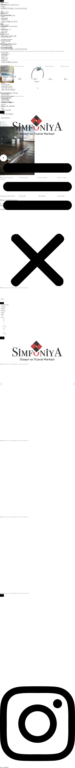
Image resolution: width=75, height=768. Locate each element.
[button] (37, 223)
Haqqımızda (4, 4)
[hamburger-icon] (2, 1)
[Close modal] (2, 595)
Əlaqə (2, 108)
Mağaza (3, 6)
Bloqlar (2, 106)
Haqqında (3, 306)
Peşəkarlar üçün (5, 2)
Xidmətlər (3, 104)
